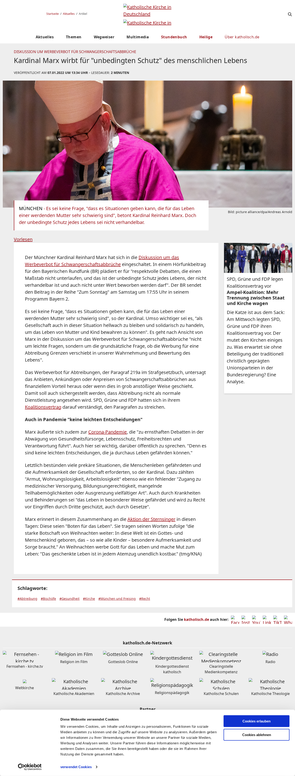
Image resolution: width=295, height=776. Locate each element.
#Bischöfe (48, 598)
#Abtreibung (27, 598)
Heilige (206, 36)
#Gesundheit (69, 598)
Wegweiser (104, 36)
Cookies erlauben (256, 721)
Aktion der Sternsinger (151, 519)
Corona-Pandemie (107, 432)
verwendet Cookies (76, 767)
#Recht (144, 598)
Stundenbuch (174, 36)
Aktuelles (69, 14)
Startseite (52, 14)
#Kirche (89, 598)
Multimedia (138, 36)
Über (242, 36)
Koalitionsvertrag (43, 407)
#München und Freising (117, 598)
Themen (73, 36)
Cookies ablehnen (256, 735)
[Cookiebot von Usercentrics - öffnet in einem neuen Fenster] (30, 767)
